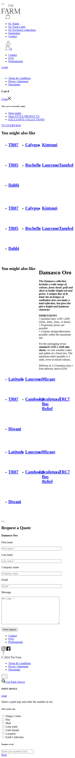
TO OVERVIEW (11, 125)
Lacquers (11, 733)
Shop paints (14, 113)
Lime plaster (12, 730)
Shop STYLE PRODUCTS (23, 116)
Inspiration (14, 33)
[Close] (2, 521)
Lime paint (11, 726)
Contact (12, 36)
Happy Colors (13, 716)
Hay (8, 719)
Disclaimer (14, 84)
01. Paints (13, 23)
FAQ (11, 58)
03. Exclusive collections (22, 29)
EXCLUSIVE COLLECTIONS (26, 119)
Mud (8, 723)
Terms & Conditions (19, 78)
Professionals (15, 61)
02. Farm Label (16, 26)
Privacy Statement (18, 81)
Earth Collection (15, 737)
